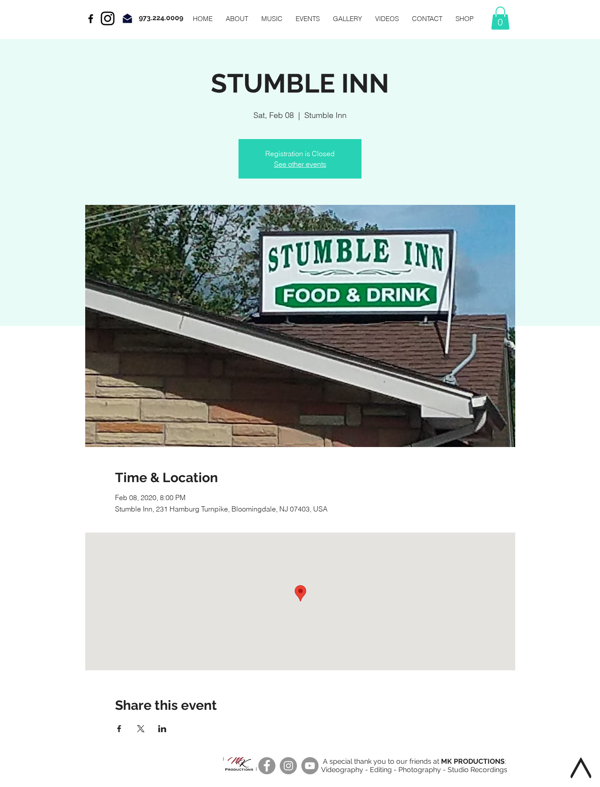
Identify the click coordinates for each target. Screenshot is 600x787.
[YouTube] (309, 765)
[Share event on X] (141, 728)
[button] (500, 18)
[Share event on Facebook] (119, 728)
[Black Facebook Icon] (91, 19)
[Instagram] (107, 18)
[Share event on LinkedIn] (162, 728)
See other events (300, 164)
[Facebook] (266, 765)
